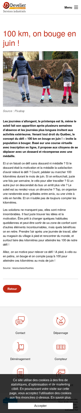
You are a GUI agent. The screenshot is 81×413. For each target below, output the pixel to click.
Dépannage (60, 333)
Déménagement (20, 359)
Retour (12, 289)
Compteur (61, 359)
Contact (20, 333)
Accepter (40, 405)
